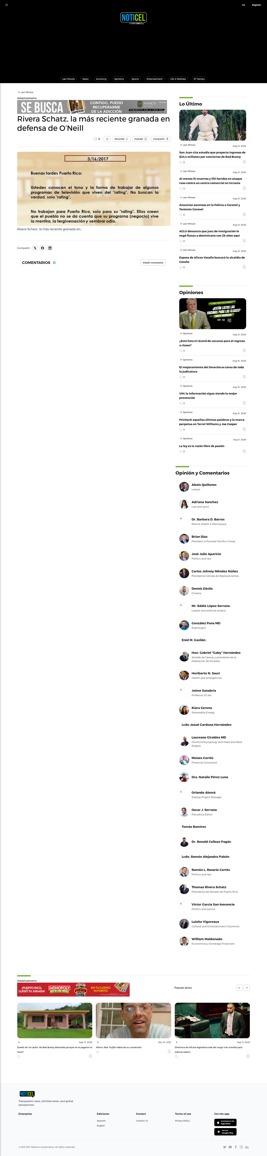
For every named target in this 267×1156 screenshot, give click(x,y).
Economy (101, 79)
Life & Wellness (178, 79)
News (86, 79)
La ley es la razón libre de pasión (201, 446)
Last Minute (68, 79)
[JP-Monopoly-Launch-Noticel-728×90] (73, 990)
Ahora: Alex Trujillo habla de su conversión (40, 1047)
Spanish (101, 1120)
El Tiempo (199, 79)
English (101, 1125)
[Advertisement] (133, 49)
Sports (135, 79)
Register (256, 5)
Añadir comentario (153, 262)
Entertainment (155, 79)
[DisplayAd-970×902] (94, 107)
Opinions (119, 79)
